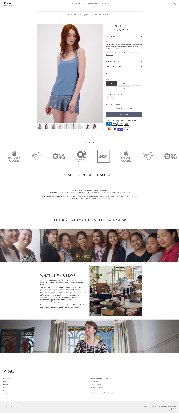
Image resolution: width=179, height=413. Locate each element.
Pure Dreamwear (150, 407)
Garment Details (112, 61)
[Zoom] (40, 119)
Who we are (94, 381)
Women (5, 384)
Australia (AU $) (11, 407)
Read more (109, 55)
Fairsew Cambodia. (121, 44)
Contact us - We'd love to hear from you (102, 393)
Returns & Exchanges (96, 387)
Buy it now (124, 115)
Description (110, 36)
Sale (4, 381)
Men (4, 388)
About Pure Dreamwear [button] (99, 379)
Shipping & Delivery (96, 384)
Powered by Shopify (168, 407)
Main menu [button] (7, 379)
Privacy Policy (94, 390)
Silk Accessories (8, 391)
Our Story (6, 394)
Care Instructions (113, 66)
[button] (77, 4)
